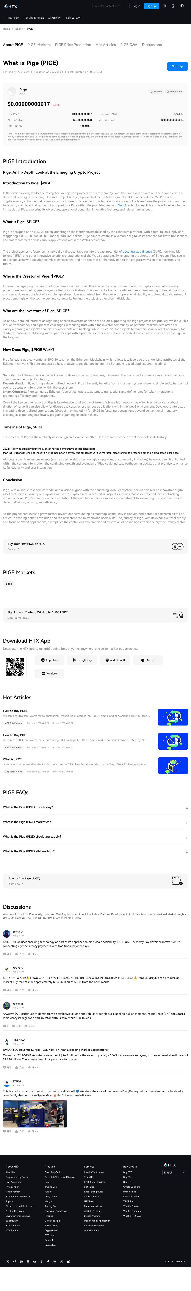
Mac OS (150, 660)
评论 (9, 954)
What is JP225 (12, 759)
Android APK (117, 660)
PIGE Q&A (128, 44)
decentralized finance (137, 251)
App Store (52, 660)
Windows (51, 673)
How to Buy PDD (14, 735)
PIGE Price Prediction (73, 44)
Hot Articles (106, 44)
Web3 (122, 205)
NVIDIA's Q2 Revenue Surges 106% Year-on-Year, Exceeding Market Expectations (55, 1049)
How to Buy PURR (15, 711)
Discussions (152, 44)
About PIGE (13, 44)
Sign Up (177, 66)
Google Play (85, 660)
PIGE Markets (39, 44)
